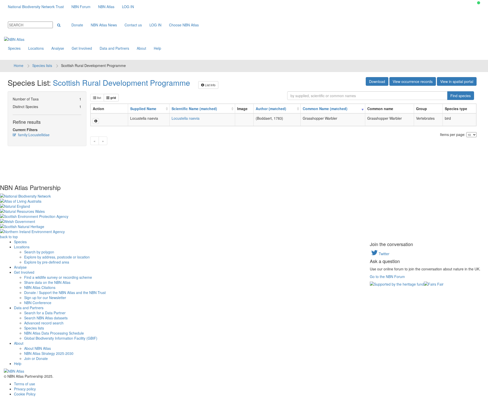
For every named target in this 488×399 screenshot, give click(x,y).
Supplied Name (143, 108)
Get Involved (82, 48)
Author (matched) (271, 108)
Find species (460, 95)
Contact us (133, 24)
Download (377, 81)
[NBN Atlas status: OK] (478, 2)
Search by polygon (39, 251)
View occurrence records (413, 81)
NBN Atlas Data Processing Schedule (54, 333)
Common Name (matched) (325, 108)
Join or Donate (36, 358)
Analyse (57, 48)
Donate (77, 24)
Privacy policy (25, 388)
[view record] (96, 121)
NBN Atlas (106, 6)
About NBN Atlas (37, 348)
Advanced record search (44, 322)
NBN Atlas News (104, 24)
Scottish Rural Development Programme (121, 82)
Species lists (42, 65)
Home (18, 65)
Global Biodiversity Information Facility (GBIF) (60, 338)
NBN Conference (37, 302)
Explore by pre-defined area (46, 262)
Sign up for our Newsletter (45, 297)
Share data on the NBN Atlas (47, 282)
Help (157, 48)
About (141, 48)
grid (113, 97)
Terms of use (24, 383)
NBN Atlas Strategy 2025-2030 (48, 353)
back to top (9, 236)
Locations (36, 48)
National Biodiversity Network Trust (36, 6)
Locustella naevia (186, 118)
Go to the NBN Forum (387, 276)
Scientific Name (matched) (194, 108)
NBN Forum (80, 6)
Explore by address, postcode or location (57, 256)
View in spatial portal (456, 81)
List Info (210, 85)
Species (14, 48)
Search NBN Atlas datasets (46, 317)
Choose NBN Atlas (184, 24)
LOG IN (128, 6)
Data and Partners (114, 48)
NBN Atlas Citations (39, 287)
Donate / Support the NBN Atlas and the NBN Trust (65, 292)
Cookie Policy (25, 393)
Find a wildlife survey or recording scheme (58, 277)
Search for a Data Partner (45, 312)
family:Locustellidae (33, 134)
